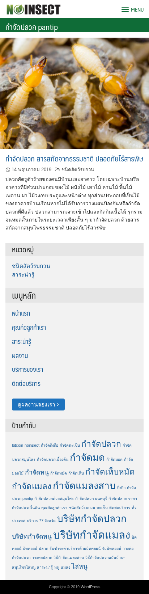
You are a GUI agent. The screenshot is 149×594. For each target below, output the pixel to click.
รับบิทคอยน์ (111, 548)
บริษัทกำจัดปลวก (92, 518)
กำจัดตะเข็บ (70, 445)
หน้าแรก (21, 313)
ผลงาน (20, 355)
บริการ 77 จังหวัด (41, 520)
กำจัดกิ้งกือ (49, 445)
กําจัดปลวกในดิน (26, 507)
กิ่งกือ (121, 487)
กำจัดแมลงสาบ (84, 485)
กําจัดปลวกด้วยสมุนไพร (54, 498)
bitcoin (17, 445)
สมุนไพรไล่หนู (23, 567)
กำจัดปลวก (101, 443)
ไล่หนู (80, 566)
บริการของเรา (27, 369)
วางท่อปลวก (42, 557)
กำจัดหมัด (58, 473)
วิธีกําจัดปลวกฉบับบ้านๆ (105, 557)
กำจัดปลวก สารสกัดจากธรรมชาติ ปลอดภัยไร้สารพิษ (74, 158)
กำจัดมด (87, 457)
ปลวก (43, 548)
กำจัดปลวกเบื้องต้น (52, 459)
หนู (56, 567)
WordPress (91, 587)
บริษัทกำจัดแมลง (91, 535)
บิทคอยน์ (30, 548)
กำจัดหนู (37, 472)
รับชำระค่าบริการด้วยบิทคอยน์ (75, 548)
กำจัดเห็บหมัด (110, 471)
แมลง (65, 567)
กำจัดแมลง (31, 486)
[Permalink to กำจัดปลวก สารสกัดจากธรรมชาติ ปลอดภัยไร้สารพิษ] (74, 93)
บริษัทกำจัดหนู (32, 536)
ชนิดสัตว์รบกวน (77, 169)
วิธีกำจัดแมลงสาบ (69, 557)
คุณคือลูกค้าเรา (29, 327)
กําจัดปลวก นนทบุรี (91, 498)
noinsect (32, 445)
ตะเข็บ (102, 507)
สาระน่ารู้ (23, 274)
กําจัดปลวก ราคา (122, 498)
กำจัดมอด (114, 459)
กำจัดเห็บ (76, 473)
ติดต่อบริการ (26, 383)
